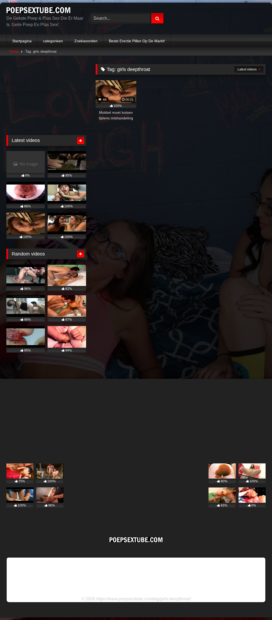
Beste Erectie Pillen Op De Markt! (137, 41)
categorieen (53, 41)
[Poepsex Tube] (42, 11)
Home (14, 51)
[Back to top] (255, 604)
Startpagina (22, 41)
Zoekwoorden (85, 41)
